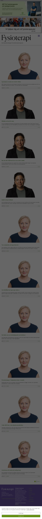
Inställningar (21, 513)
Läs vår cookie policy (30, 509)
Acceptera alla (21, 516)
